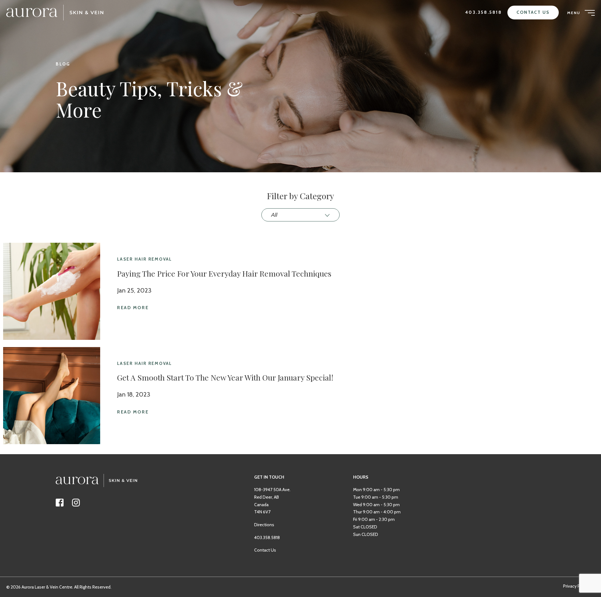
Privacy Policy (576, 586)
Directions (264, 524)
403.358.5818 (483, 12)
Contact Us (533, 12)
